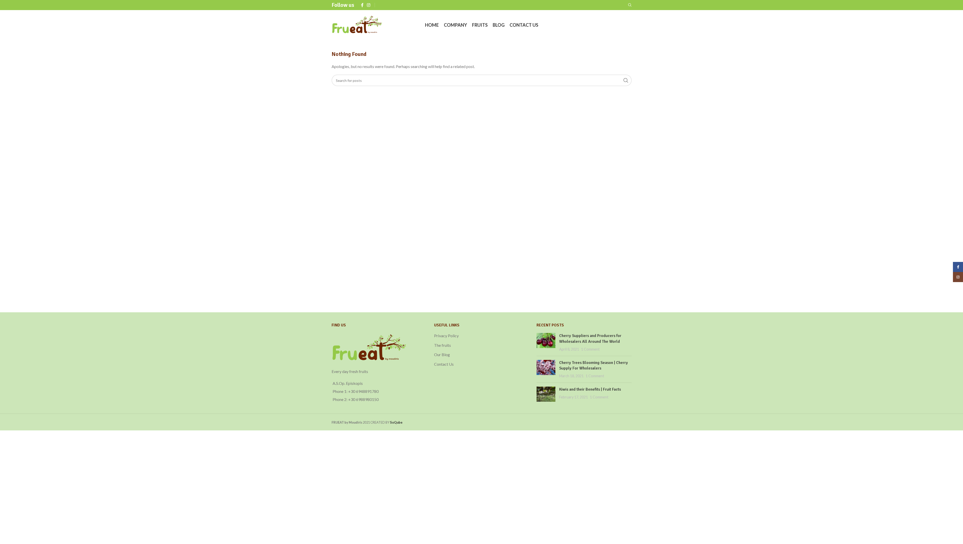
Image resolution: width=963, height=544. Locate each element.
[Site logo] (357, 24)
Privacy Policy (446, 335)
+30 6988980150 (363, 399)
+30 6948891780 (363, 391)
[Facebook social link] (362, 5)
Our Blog (442, 354)
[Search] (630, 5)
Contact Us (444, 364)
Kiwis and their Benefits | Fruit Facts (590, 389)
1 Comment (590, 349)
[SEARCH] (626, 80)
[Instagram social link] (368, 5)
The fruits (442, 345)
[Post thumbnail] (546, 342)
